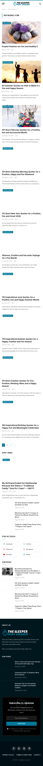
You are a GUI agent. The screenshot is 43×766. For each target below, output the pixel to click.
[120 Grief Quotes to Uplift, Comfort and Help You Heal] (7, 505)
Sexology (6, 459)
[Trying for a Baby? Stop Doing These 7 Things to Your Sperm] (7, 527)
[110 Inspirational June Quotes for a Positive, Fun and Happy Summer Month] (21, 283)
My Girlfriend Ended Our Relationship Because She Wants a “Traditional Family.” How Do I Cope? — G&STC (19, 486)
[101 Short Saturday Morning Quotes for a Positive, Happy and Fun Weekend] (21, 158)
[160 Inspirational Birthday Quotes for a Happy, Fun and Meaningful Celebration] (21, 411)
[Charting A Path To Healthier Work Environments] (7, 675)
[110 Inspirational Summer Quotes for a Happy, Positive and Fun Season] (21, 325)
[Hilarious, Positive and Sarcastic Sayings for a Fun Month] (21, 241)
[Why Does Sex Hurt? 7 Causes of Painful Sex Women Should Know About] (7, 515)
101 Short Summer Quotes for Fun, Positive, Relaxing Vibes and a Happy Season (19, 383)
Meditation (6, 23)
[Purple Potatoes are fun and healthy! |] (21, 32)
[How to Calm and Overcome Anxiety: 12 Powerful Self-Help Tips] (7, 664)
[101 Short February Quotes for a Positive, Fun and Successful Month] (21, 116)
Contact (37, 755)
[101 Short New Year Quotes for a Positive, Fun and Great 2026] (21, 200)
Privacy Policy (19, 731)
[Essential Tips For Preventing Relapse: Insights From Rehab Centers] (7, 686)
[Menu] (3, 3)
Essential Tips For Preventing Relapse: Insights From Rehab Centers (25, 685)
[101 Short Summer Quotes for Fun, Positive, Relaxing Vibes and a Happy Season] (21, 367)
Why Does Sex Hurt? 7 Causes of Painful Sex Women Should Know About (26, 515)
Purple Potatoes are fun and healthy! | (20, 46)
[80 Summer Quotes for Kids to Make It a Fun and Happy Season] (21, 72)
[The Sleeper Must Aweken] (21, 3)
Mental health (7, 62)
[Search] (40, 3)
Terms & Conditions (24, 755)
